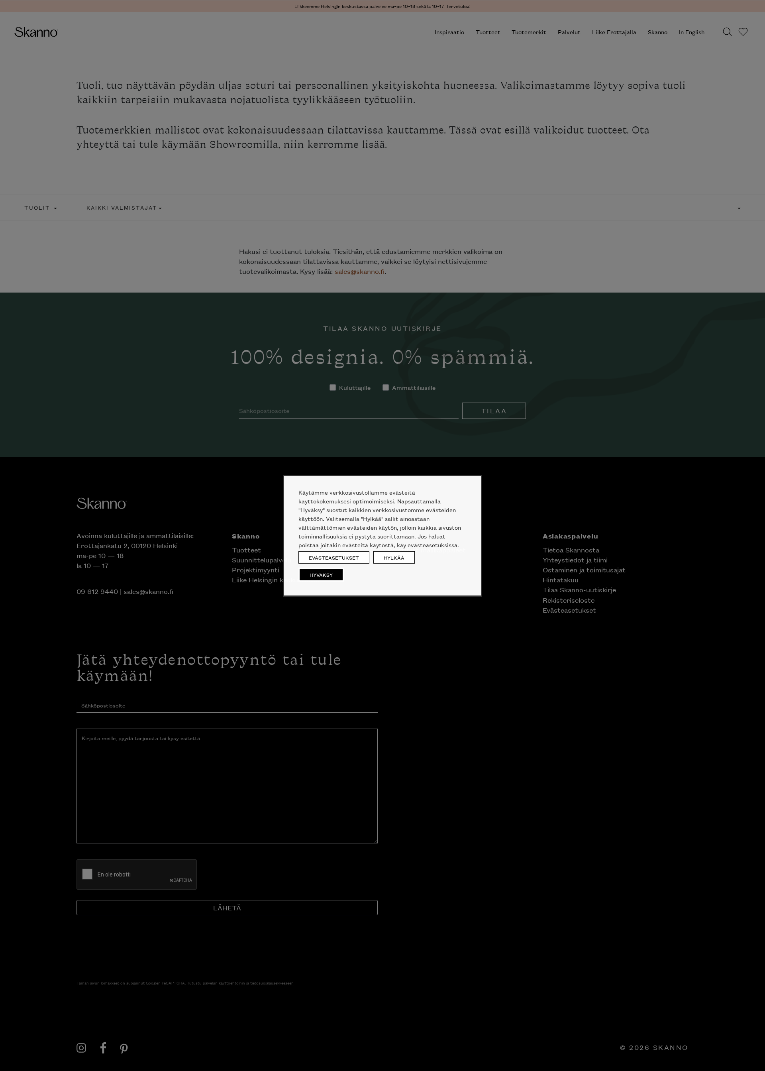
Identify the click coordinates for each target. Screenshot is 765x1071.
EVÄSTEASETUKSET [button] (334, 557)
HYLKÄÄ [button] (394, 557)
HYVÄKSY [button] (321, 574)
